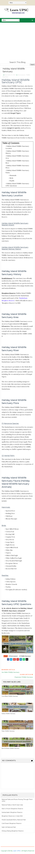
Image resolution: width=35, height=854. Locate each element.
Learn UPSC (17, 851)
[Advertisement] (17, 41)
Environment (21, 75)
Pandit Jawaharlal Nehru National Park (14, 820)
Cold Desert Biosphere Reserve (11, 823)
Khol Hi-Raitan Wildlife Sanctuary (10, 748)
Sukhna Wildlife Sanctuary (8, 713)
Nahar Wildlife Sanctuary (8, 731)
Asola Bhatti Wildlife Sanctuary (10, 696)
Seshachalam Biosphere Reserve (12, 812)
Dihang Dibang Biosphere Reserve (13, 831)
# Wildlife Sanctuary (25, 656)
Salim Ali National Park (9, 827)
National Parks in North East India (12, 805)
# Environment (13, 656)
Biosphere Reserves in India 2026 (12, 816)
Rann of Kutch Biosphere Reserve (12, 808)
